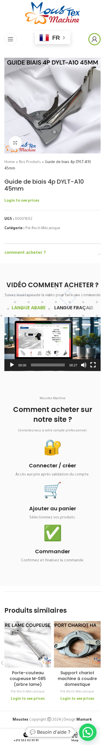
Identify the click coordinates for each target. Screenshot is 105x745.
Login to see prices (21, 201)
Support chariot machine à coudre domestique (77, 678)
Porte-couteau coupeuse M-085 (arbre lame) (28, 678)
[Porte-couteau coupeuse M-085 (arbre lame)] (27, 644)
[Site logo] (52, 13)
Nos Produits (30, 162)
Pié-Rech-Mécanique (42, 229)
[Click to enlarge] (15, 142)
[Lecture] (12, 368)
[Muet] (84, 368)
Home (9, 162)
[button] (52, 344)
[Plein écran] (93, 368)
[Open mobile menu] (10, 39)
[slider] (48, 365)
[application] (52, 344)
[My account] (94, 39)
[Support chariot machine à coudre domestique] (77, 644)
